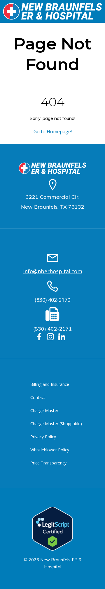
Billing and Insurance (49, 384)
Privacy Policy (43, 436)
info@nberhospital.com (52, 271)
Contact (37, 397)
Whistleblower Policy (49, 450)
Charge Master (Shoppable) (56, 423)
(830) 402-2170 (52, 299)
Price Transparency (48, 463)
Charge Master (44, 410)
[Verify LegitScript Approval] (52, 528)
